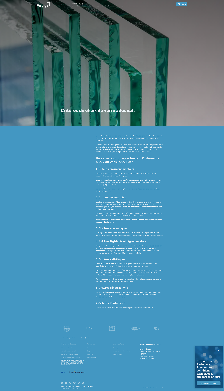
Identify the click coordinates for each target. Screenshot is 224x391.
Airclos (63, 338)
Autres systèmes (97, 6)
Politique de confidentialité (68, 388)
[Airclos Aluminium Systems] (43, 5)
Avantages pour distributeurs (121, 351)
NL (82, 3)
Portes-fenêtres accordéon (69, 351)
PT (89, 3)
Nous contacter (117, 354)
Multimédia (90, 354)
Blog (68, 338)
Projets (71, 6)
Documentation (121, 6)
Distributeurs (109, 6)
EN (73, 3)
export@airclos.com (147, 356)
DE (79, 3)
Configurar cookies (81, 388)
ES (69, 3)
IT (85, 3)
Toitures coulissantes (83, 6)
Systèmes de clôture (78, 338)
